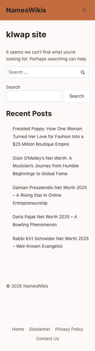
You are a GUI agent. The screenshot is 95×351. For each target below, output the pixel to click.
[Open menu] (84, 10)
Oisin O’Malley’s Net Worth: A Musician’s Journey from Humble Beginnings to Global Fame (46, 166)
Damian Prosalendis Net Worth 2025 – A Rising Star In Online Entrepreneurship (50, 195)
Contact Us (47, 338)
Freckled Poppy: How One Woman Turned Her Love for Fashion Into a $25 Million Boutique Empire (48, 136)
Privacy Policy (69, 329)
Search (13, 87)
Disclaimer (39, 329)
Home (18, 329)
